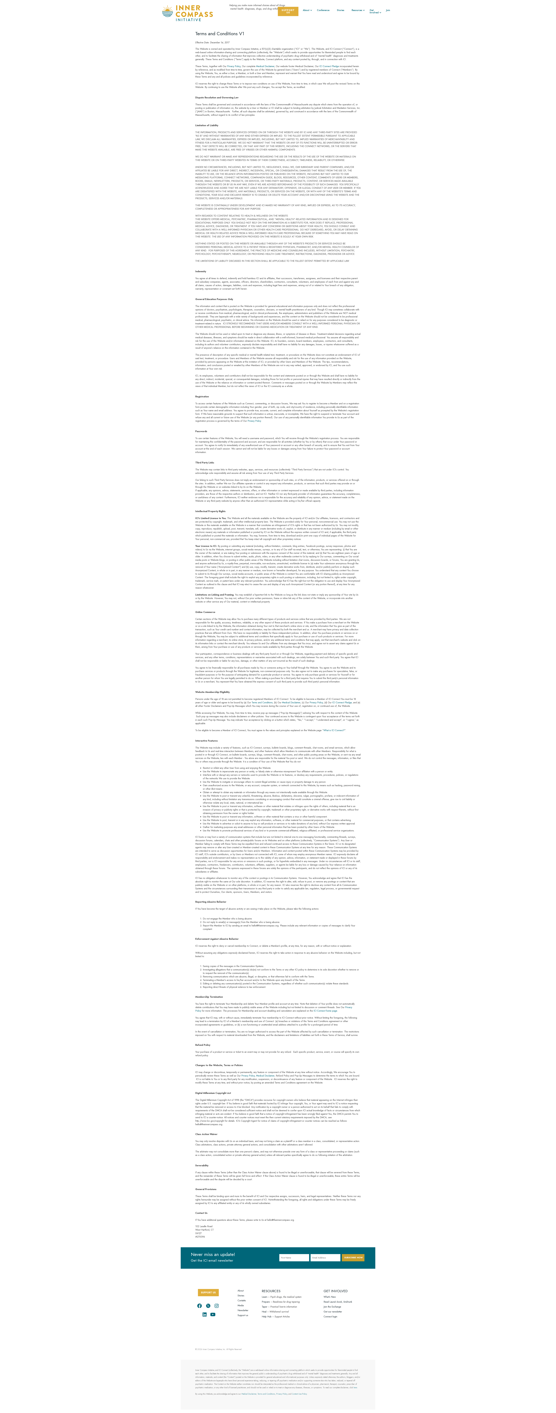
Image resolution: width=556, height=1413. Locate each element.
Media (241, 1305)
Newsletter (243, 1310)
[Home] (187, 12)
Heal (264, 1311)
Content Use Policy (299, 1393)
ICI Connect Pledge (329, 66)
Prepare (266, 1301)
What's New (330, 1297)
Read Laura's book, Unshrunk (338, 1301)
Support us (243, 1315)
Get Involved (374, 11)
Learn (264, 1297)
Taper (264, 1306)
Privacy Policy (233, 66)
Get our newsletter (333, 1311)
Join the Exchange (332, 1306)
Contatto (242, 1300)
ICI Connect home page (325, 1010)
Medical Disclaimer (265, 66)
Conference (323, 10)
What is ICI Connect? (334, 730)
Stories (340, 10)
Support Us (288, 11)
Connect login (330, 1316)
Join (388, 10)
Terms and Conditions (262, 702)
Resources (357, 10)
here (355, 1387)
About (306, 10)
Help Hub (266, 1316)
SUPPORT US (208, 1292)
